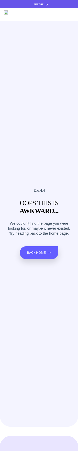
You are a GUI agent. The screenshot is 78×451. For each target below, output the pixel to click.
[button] (70, 14)
